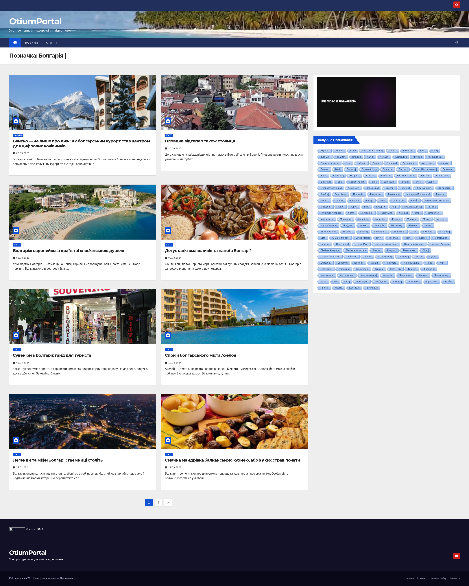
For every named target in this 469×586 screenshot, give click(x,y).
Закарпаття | (445, 188)
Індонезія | (408, 150)
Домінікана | (354, 188)
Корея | (354, 206)
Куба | (367, 206)
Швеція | (397, 281)
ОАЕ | (414, 231)
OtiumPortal (35, 21)
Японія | (325, 287)
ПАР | (379, 238)
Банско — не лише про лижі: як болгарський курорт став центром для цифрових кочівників (81, 143)
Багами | (325, 169)
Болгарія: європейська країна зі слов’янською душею (68, 250)
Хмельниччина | (369, 275)
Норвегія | (348, 231)
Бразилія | (448, 169)
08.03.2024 (175, 258)
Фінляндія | (429, 269)
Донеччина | (372, 188)
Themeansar (66, 578)
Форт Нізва (396, 269)
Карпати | (355, 200)
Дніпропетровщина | (331, 188)
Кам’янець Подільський (418, 194)
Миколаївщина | (329, 225)
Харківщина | (327, 275)
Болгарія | (388, 169)
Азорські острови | (330, 163)
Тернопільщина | (411, 263)
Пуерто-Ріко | (362, 244)
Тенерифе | (391, 263)
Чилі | (347, 281)
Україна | (379, 269)
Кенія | (383, 200)
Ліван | (417, 213)
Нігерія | (363, 231)
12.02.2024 (22, 467)
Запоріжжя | (341, 194)
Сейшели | (352, 256)
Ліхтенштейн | (434, 213)
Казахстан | (376, 194)
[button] (456, 42)
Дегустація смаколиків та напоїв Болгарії (208, 250)
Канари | (325, 200)
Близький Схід (369, 169)
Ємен (353, 150)
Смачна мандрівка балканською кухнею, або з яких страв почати (232, 460)
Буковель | (338, 175)
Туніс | (442, 263)
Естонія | (405, 188)
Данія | (432, 182)
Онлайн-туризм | (341, 238)
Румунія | (392, 250)
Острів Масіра (363, 238)
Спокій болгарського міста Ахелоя (200, 355)
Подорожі (423, 238)
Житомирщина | (424, 188)
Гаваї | (340, 182)
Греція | (405, 182)
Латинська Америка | (331, 213)
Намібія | (413, 225)
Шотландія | (414, 281)
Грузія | (418, 182)
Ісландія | (341, 157)
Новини (31, 42)
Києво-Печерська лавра (437, 200)
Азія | (348, 163)
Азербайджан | (435, 157)
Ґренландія (372, 287)
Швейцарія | (381, 281)
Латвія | (432, 206)
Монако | (363, 225)
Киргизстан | (398, 200)
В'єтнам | (370, 175)
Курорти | (381, 206)
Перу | (408, 238)
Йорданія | (358, 194)
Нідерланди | (380, 231)
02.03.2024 (22, 362)
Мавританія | (327, 219)
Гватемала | (389, 182)
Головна (409, 578)
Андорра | (392, 163)
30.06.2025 (175, 148)
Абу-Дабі (384, 157)
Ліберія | (403, 213)
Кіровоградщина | (413, 206)
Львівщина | (367, 213)
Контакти (455, 578)
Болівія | (403, 169)
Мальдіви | (380, 219)
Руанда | (376, 250)
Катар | (370, 200)
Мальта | (396, 219)
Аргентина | (428, 163)
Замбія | (325, 194)
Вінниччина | (442, 175)
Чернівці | (423, 275)
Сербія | (368, 256)
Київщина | (326, 206)
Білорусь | (355, 175)
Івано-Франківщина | (372, 150)
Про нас (421, 578)
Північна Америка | (330, 250)
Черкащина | (405, 275)
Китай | (415, 200)
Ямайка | (448, 281)
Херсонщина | (347, 275)
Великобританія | (406, 175)
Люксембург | (386, 213)
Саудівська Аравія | (331, 256)
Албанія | (362, 163)
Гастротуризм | (357, 182)
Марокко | (412, 219)
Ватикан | (386, 175)
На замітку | (397, 225)
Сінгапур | (343, 263)
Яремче (339, 287)
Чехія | (324, 281)
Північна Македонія (356, 250)
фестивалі (354, 287)
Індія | (423, 150)
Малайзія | (363, 219)
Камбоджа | (394, 194)
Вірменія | (326, 182)
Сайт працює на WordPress (24, 578)
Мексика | (441, 219)
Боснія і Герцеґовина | (425, 169)
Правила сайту (438, 578)
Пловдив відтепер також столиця (200, 141)
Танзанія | (359, 263)
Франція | (412, 269)
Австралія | (401, 157)
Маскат (427, 219)
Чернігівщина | (441, 275)
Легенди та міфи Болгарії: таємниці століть (58, 460)
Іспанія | (356, 157)
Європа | (325, 150)
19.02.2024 (175, 362)
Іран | (435, 150)
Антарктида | (409, 163)
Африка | (445, 163)
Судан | (433, 256)
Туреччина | (327, 269)
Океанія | (445, 231)
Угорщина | (344, 269)
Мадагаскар (346, 219)
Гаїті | (374, 182)
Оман (323, 238)
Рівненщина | (409, 250)
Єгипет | (340, 150)
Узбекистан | (362, 269)
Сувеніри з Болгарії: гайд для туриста (52, 355)
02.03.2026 (22, 153)
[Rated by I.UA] (17, 528)
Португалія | (342, 244)
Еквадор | (390, 188)
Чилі (335, 281)
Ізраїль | (393, 150)
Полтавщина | (441, 238)
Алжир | (377, 163)
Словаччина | (385, 256)
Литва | (351, 213)
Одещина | (428, 231)
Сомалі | (419, 256)
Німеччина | (400, 231)
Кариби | (339, 200)
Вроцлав (425, 175)
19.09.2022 (175, 467)
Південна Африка (440, 244)
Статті (51, 42)
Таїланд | (374, 263)
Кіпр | (395, 206)
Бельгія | (351, 169)
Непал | (428, 225)
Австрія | (417, 157)
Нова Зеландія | (329, 231)
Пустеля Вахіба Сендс (386, 244)
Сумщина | (326, 263)
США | (425, 250)
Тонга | (429, 263)
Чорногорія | (362, 281)
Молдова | (348, 225)
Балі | (338, 169)
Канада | (440, 194)
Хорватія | (388, 275)
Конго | (341, 206)
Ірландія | (325, 157)
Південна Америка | (414, 244)
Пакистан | (393, 238)
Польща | (325, 244)
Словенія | (403, 256)
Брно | (324, 175)
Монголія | (379, 225)
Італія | (370, 157)
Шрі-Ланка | (432, 281)
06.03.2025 (22, 258)
